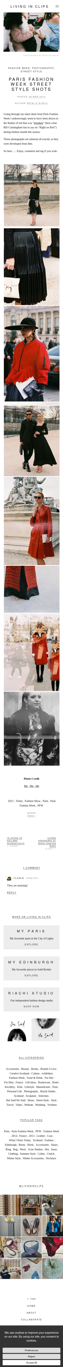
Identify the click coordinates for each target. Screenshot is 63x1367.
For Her (49, 1077)
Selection (43, 1095)
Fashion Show (33, 800)
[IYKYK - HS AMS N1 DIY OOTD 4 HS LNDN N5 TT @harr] (52, 1226)
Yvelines (52, 1104)
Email (31, 816)
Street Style (31, 71)
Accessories (12, 1068)
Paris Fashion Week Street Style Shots (31, 84)
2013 (10, 800)
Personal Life (14, 1091)
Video (19, 1104)
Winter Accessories (33, 1158)
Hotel (55, 1082)
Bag (15, 1149)
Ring (8, 1149)
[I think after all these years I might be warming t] (31, 1226)
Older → (47, 843)
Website (28, 1104)
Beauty (25, 1068)
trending (38, 122)
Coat (49, 1135)
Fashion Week (19, 67)
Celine (41, 1153)
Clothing (13, 1153)
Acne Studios (35, 1149)
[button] (31, 196)
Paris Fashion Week (22, 1131)
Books (34, 1068)
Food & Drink (35, 1077)
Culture (35, 1073)
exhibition (47, 1073)
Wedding (40, 1104)
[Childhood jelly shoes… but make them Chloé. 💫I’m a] (31, 1268)
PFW (40, 805)
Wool (23, 1149)
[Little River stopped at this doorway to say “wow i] (31, 1205)
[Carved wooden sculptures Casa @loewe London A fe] (10, 1205)
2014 (14, 1135)
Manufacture (43, 1086)
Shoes (30, 1100)
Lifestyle (29, 1086)
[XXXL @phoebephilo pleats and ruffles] (52, 1268)
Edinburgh (11, 1144)
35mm (19, 800)
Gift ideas (30, 1082)
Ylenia (18, 877)
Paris (45, 800)
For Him (8, 1082)
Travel (9, 1104)
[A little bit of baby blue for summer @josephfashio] (31, 1247)
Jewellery (10, 1086)
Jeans (54, 1149)
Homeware (44, 1082)
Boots (22, 1144)
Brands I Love (48, 1068)
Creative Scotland (19, 1073)
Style (54, 1100)
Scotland (19, 1095)
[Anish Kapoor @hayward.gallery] (52, 1247)
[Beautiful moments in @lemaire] (10, 1226)
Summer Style (28, 1153)
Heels (30, 1144)
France (19, 1082)
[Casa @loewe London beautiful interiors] (10, 1268)
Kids (19, 1086)
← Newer (15, 842)
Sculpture (31, 1095)
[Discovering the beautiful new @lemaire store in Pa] (10, 1247)
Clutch (50, 1153)
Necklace (51, 1158)
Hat (47, 1149)
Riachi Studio (47, 1091)
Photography (43, 67)
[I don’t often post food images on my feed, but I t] (52, 1205)
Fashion (49, 1140)
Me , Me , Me (31, 786)
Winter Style (14, 1158)
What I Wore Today (20, 1140)
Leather (41, 1135)
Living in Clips (29, 6)
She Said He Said (15, 1100)
